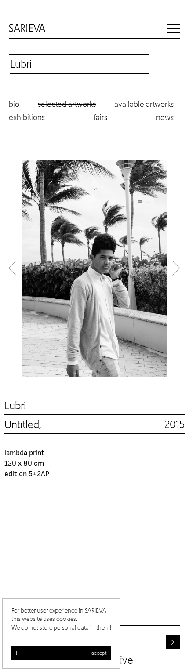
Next (176, 268)
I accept (61, 653)
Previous (13, 268)
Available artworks (144, 105)
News (165, 118)
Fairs (100, 118)
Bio (14, 105)
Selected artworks (67, 105)
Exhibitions (27, 118)
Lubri (15, 406)
